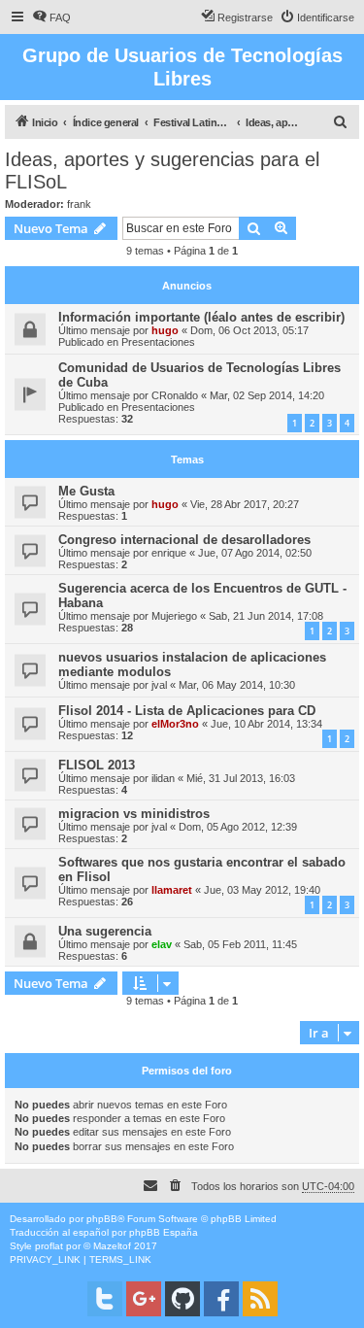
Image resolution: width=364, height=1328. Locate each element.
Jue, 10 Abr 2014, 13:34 (266, 724)
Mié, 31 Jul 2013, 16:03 (240, 778)
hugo (165, 330)
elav (161, 944)
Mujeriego (174, 616)
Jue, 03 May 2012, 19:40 (262, 890)
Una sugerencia (104, 931)
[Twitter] (104, 1298)
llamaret (171, 890)
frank (79, 204)
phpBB (101, 1218)
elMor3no (175, 724)
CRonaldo (174, 395)
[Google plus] (143, 1298)
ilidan (163, 778)
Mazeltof (112, 1246)
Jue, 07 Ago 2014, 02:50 (255, 553)
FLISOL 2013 (96, 765)
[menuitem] (51, 17)
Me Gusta (86, 491)
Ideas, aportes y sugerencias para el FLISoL (162, 170)
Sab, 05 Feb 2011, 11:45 (240, 944)
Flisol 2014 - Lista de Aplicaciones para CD (186, 710)
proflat (49, 1246)
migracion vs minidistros (134, 813)
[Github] (182, 1298)
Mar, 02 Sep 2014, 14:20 (267, 395)
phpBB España (163, 1232)
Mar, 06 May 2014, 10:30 (237, 685)
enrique (168, 553)
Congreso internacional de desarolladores (184, 539)
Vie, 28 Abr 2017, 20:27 (244, 504)
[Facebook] (221, 1298)
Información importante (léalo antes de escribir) (201, 317)
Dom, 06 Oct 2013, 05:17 (249, 330)
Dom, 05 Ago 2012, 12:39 (238, 827)
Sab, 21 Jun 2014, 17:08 (266, 616)
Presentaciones (158, 342)
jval (159, 685)
